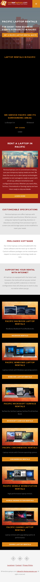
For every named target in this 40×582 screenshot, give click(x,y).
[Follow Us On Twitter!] (20, 558)
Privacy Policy (28, 565)
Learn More (20, 196)
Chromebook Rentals (20, 459)
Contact (19, 565)
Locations (11, 565)
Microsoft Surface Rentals (20, 421)
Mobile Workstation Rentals (20, 500)
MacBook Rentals (20, 335)
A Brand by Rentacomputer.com (27, 571)
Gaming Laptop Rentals (20, 544)
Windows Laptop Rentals (20, 377)
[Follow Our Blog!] (27, 558)
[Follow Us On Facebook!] (13, 558)
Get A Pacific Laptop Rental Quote (20, 35)
